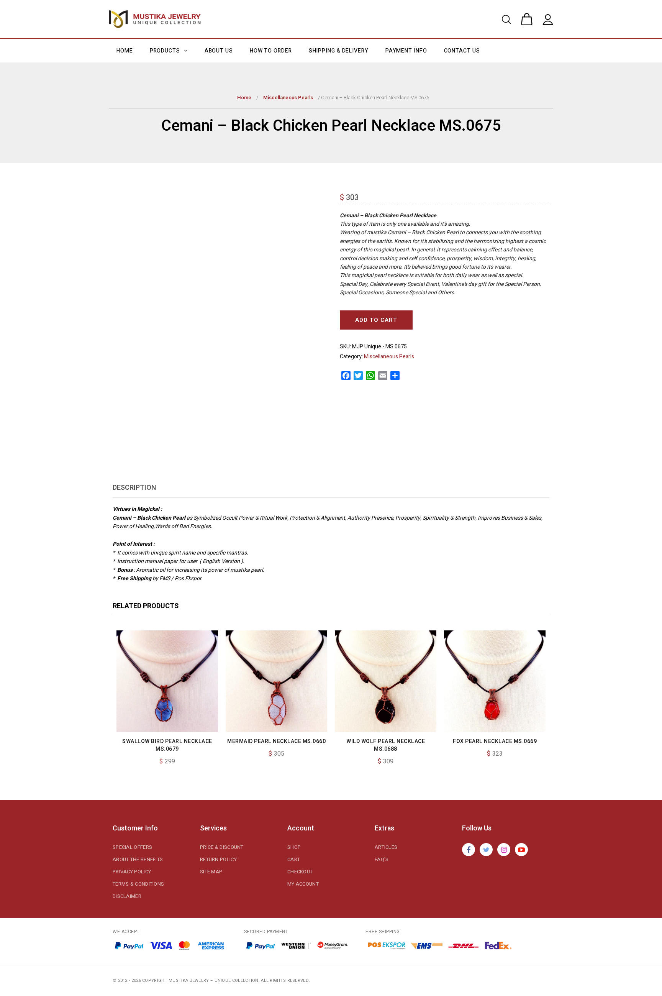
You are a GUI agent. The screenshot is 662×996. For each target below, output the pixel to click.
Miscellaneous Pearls (288, 97)
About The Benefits (138, 859)
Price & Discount (222, 847)
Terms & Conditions (138, 884)
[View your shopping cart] (527, 21)
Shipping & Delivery (339, 51)
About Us (219, 51)
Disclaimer (127, 896)
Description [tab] (134, 487)
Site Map (211, 871)
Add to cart (376, 320)
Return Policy (218, 859)
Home (124, 51)
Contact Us (462, 51)
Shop (294, 847)
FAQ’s (382, 859)
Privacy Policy (132, 871)
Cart (293, 859)
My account (303, 884)
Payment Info (406, 51)
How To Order (271, 51)
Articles (386, 847)
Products (166, 51)
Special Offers (132, 847)
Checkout (300, 871)
